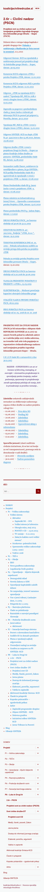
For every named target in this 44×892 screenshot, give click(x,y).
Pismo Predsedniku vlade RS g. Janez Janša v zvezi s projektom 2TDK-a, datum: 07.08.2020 (19, 188)
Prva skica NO (24, 411)
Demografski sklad (18, 578)
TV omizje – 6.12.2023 (25, 534)
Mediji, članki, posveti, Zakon (25, 674)
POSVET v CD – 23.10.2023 (26, 531)
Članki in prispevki (18, 696)
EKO (12, 562)
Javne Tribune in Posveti (23, 725)
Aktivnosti (17, 626)
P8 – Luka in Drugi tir (17, 655)
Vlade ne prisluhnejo (19, 610)
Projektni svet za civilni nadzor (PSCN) (23, 805)
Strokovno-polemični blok (24, 543)
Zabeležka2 (23, 421)
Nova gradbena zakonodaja (22, 566)
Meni (37, 8)
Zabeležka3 (23, 430)
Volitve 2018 (17, 553)
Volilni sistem (16, 515)
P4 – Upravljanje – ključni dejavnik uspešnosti (19, 771)
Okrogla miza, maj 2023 (25, 527)
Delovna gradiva (19, 715)
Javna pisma (17, 677)
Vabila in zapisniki (20, 690)
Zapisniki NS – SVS (23, 521)
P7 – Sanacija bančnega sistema (22, 629)
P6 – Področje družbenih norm (22, 620)
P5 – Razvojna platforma (19, 607)
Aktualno (16, 518)
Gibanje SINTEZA (13, 731)
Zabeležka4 (23, 433)
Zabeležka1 (23, 418)
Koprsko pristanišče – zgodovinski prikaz (23, 861)
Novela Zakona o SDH (19, 581)
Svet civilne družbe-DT (20, 667)
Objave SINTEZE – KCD (22, 712)
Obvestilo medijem (25, 456)
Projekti (9, 508)
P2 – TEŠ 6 (13, 556)
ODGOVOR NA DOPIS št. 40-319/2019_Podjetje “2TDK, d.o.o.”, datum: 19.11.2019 (18, 233)
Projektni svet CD (20, 671)
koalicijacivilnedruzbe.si (18, 8)
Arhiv (12, 706)
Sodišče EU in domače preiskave (24, 636)
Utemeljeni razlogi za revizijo (23, 645)
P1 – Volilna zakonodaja (18, 511)
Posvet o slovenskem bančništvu (24, 632)
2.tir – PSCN (15, 658)
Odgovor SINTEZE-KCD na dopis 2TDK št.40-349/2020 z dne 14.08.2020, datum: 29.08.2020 (22, 137)
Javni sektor (15, 623)
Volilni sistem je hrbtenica (26, 524)
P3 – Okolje (13, 559)
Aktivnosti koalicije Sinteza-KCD (25, 693)
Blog (8, 728)
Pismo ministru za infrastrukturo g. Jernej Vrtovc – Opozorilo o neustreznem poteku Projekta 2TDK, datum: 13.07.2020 (22, 201)
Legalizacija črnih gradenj (21, 569)
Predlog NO (23, 414)
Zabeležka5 (23, 437)
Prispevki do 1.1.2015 (19, 604)
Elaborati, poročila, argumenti (25, 687)
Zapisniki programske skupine (25, 709)
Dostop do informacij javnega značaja (23, 833)
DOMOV (9, 505)
